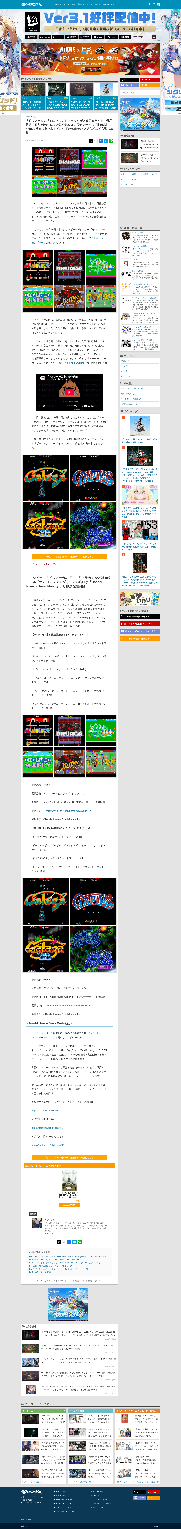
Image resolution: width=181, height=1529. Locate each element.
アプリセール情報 (129, 179)
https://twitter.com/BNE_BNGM (48, 1145)
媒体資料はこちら (129, 393)
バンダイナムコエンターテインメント (47, 1269)
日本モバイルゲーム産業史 (101, 1503)
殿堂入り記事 (56, 4)
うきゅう (50, 1219)
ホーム (28, 116)
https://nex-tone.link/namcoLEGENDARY (69, 810)
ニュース (35, 117)
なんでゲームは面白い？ (100, 1499)
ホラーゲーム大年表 (63, 1507)
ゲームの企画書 (97, 1491)
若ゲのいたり (61, 1495)
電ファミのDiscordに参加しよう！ (141, 631)
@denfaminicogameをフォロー (139, 616)
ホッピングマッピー (75, 1269)
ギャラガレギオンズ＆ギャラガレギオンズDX (50, 1262)
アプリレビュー (128, 376)
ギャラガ (61, 1259)
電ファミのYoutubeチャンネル (138, 623)
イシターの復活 (99, 1256)
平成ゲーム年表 (97, 1507)
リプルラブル (36, 1272)
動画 (46, 4)
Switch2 (105, 4)
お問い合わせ (26, 1526)
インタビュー (69, 4)
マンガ (89, 4)
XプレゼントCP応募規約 (131, 398)
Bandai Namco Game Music (43, 1256)
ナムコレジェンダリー (50, 1265)
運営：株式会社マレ (130, 404)
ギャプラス (48, 1259)
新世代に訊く (96, 1495)
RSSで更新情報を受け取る (137, 638)
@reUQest (54, 1233)
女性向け (125, 371)
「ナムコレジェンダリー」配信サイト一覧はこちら (69, 556)
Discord (128, 84)
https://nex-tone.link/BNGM (46, 1110)
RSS (146, 84)
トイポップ (78, 1262)
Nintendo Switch (74, 362)
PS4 (60, 362)
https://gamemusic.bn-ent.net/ (47, 1127)
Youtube (148, 79)
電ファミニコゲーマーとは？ (133, 388)
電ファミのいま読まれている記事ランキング (139, 174)
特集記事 (81, 4)
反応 (95, 140)
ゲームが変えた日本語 (64, 1503)
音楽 (49, 1272)
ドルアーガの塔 (93, 1262)
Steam (97, 4)
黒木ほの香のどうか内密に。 (67, 1511)
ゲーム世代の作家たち (64, 1499)
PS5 (113, 4)
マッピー (92, 1269)
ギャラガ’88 (74, 1259)
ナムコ (34, 1265)
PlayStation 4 (83, 1256)
